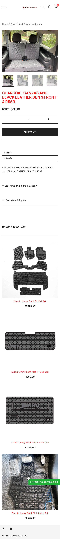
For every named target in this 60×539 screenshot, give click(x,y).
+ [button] (48, 119)
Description (7, 153)
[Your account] (49, 7)
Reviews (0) (7, 158)
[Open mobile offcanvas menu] (4, 7)
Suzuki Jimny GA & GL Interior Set (30, 513)
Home (5, 24)
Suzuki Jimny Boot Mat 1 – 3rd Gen (30, 372)
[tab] (30, 153)
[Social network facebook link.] (11, 528)
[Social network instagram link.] (3, 528)
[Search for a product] (42, 7)
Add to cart (30, 132)
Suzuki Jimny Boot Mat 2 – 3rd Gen (30, 442)
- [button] (11, 119)
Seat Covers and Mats (30, 24)
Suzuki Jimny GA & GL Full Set (30, 301)
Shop (13, 24)
